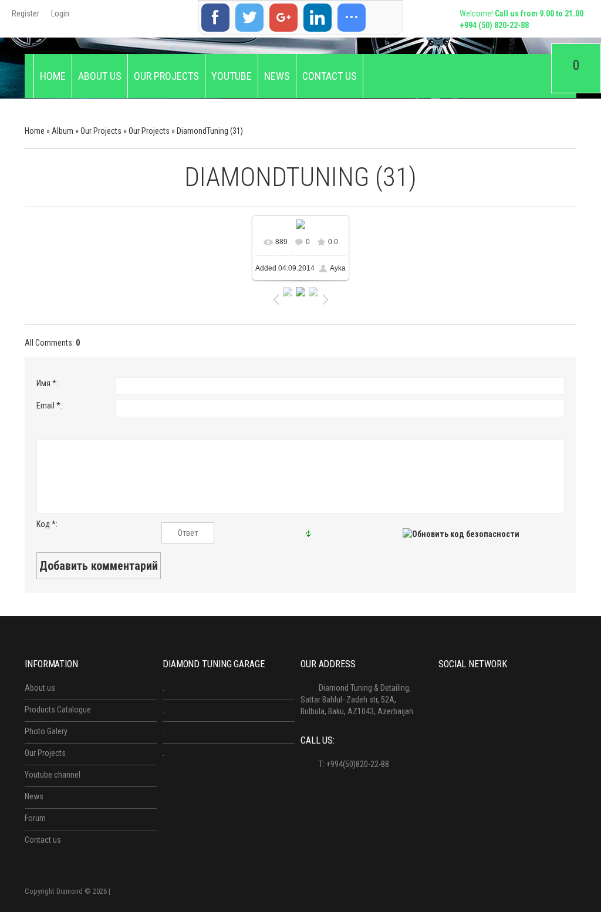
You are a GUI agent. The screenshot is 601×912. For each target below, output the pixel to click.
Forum (35, 818)
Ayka (338, 268)
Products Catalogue (58, 709)
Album (62, 131)
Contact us (43, 840)
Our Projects (100, 131)
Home (35, 131)
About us (40, 688)
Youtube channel (52, 774)
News (34, 796)
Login (60, 13)
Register (25, 13)
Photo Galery (46, 731)
